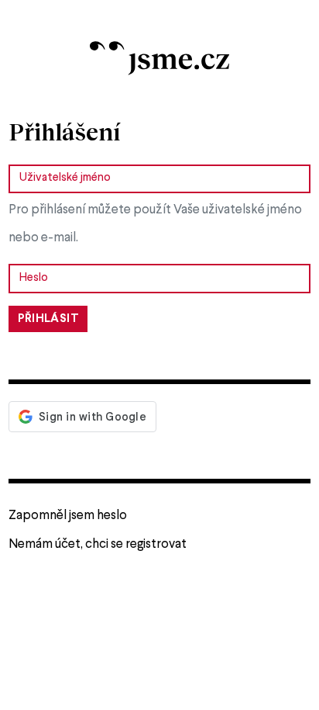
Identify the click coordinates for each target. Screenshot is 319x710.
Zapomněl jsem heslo (68, 515)
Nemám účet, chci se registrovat (98, 544)
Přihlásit (48, 318)
